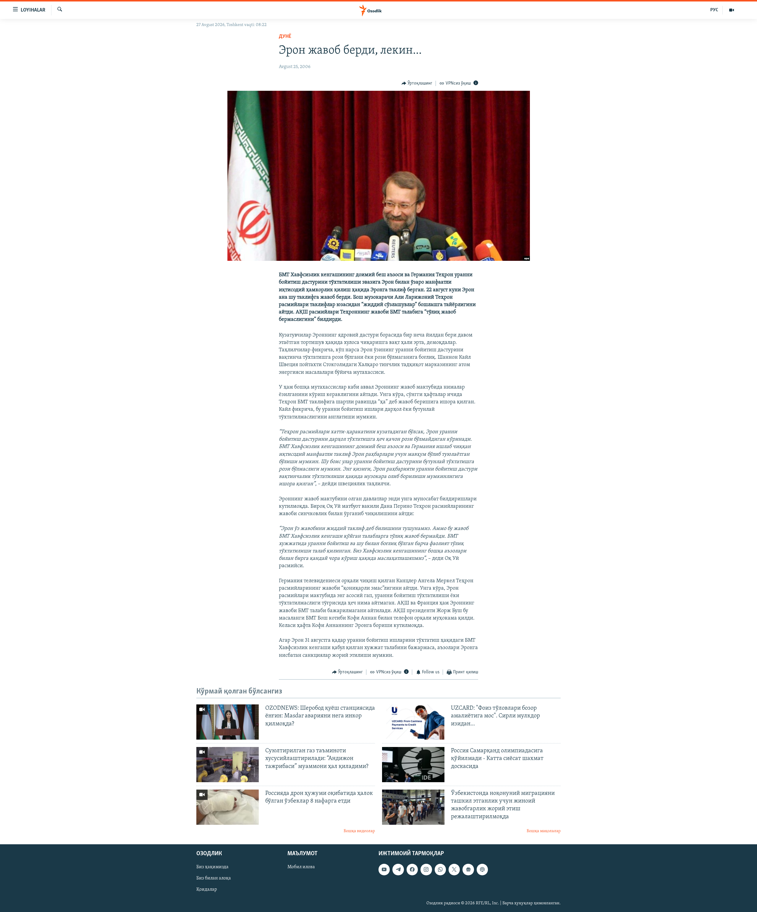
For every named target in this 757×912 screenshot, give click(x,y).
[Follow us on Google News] (468, 869)
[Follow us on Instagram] (426, 869)
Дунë (285, 36)
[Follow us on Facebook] (412, 869)
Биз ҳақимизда (212, 867)
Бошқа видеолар (359, 831)
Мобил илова (301, 867)
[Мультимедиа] (731, 10)
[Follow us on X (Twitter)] (454, 869)
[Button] (417, 83)
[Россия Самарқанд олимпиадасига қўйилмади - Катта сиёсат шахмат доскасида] (413, 764)
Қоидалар (206, 889)
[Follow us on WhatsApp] (440, 869)
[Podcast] (482, 869)
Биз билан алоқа (213, 878)
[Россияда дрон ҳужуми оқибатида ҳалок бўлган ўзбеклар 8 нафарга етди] (227, 807)
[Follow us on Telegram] (398, 869)
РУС (714, 10)
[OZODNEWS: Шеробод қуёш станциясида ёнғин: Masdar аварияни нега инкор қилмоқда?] (227, 722)
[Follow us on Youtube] (384, 869)
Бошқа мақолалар (544, 831)
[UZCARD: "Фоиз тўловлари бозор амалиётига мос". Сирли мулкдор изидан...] (413, 722)
